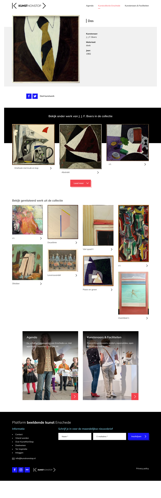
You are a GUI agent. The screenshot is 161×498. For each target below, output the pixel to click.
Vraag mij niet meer (114, 210)
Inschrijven (110, 250)
